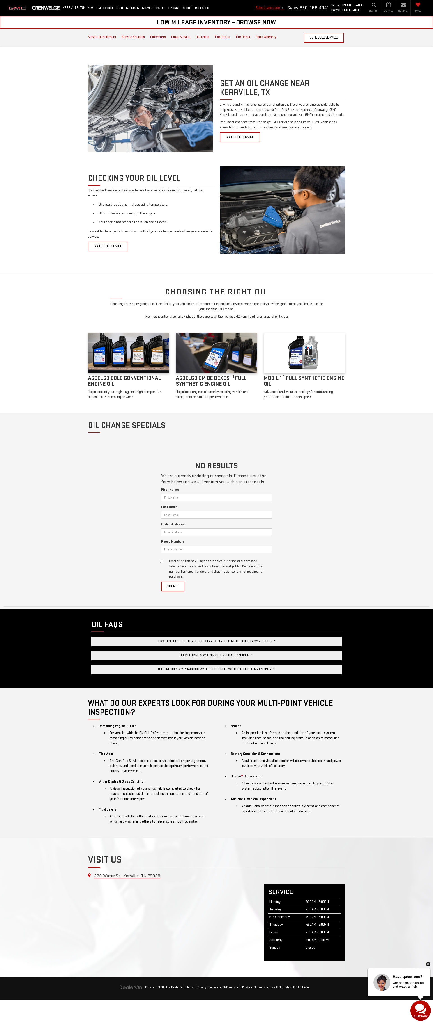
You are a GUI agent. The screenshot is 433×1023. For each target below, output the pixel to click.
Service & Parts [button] (153, 8)
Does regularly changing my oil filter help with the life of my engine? (215, 669)
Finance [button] (174, 8)
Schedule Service (324, 37)
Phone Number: (172, 542)
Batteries (202, 37)
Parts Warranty (266, 37)
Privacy (201, 987)
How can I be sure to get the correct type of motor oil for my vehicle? (215, 641)
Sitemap (190, 987)
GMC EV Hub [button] (105, 8)
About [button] (187, 8)
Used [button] (119, 8)
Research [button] (202, 8)
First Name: (170, 490)
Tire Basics (222, 37)
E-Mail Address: (173, 524)
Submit (172, 586)
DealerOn (177, 987)
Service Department (102, 37)
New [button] (91, 8)
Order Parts (158, 37)
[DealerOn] (130, 987)
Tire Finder (242, 37)
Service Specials (133, 37)
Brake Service (180, 37)
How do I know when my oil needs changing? (215, 655)
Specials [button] (132, 8)
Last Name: (169, 507)
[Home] (83, 8)
